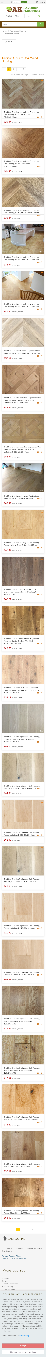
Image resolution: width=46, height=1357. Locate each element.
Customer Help (16, 1270)
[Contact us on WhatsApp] (39, 16)
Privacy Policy (7, 1286)
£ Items (13, 16)
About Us (5, 1278)
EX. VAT (24, 2)
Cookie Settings (8, 1289)
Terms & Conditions (10, 1284)
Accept (23, 1346)
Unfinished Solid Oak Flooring (14, 1259)
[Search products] (40, 24)
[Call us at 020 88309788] (29, 16)
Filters (9, 42)
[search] (19, 24)
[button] (2, 2)
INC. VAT (16, 2)
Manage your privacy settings (23, 1352)
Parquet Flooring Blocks (11, 1256)
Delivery (5, 1281)
